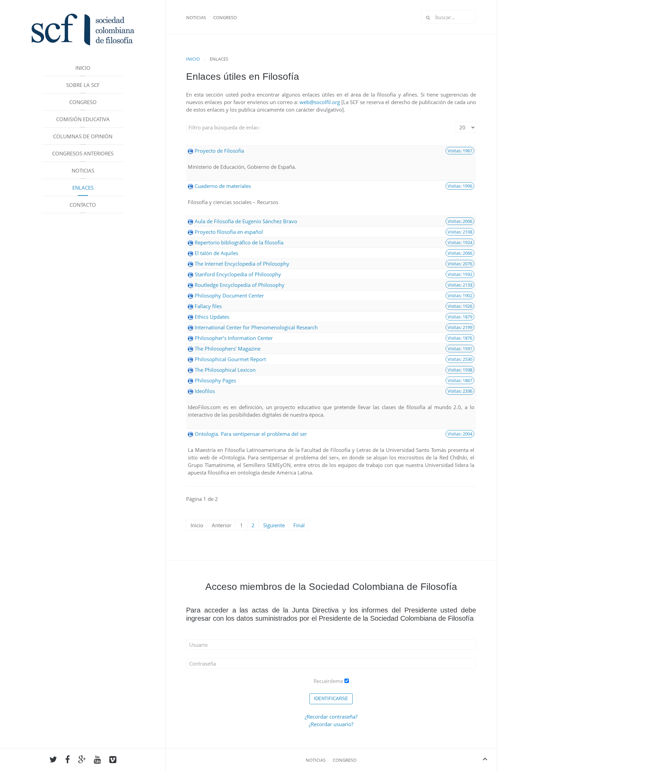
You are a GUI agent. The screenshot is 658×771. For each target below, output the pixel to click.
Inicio (82, 67)
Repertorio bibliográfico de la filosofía (239, 242)
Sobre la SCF (83, 84)
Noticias (83, 170)
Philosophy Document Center (229, 295)
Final (299, 525)
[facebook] (67, 760)
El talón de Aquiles (216, 253)
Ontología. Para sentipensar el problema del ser (251, 433)
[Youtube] (97, 760)
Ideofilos (205, 391)
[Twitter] (53, 760)
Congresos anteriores (82, 153)
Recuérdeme (328, 681)
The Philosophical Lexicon (225, 369)
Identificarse (331, 698)
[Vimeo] (113, 760)
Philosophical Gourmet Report (230, 359)
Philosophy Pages (215, 380)
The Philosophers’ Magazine (227, 348)
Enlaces (83, 187)
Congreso (83, 102)
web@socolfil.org (320, 102)
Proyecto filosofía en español (229, 231)
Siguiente (274, 525)
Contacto (83, 204)
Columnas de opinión (82, 136)
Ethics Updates (212, 316)
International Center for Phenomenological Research (256, 327)
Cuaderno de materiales (223, 185)
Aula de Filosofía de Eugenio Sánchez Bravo (246, 221)
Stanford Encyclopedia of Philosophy (238, 274)
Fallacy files (208, 306)
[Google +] (82, 760)
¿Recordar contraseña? (331, 716)
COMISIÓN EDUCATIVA (83, 119)
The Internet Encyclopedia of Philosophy (242, 263)
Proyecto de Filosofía (219, 150)
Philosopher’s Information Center (234, 337)
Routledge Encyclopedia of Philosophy (239, 284)
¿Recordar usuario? (331, 724)
